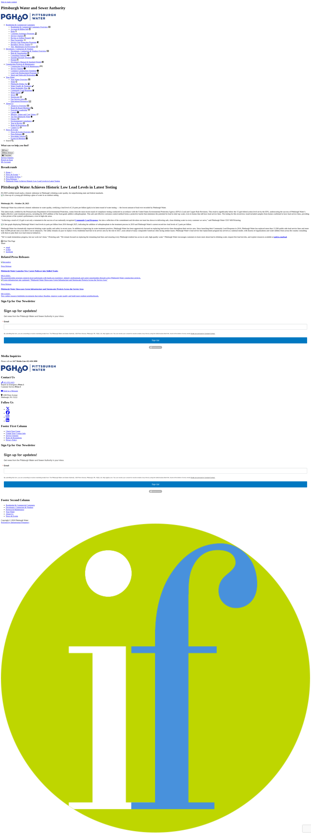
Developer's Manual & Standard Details (26, 62)
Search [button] (9, 141)
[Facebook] (8, 413)
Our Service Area (17, 99)
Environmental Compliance (21, 121)
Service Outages (17, 69)
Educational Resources (19, 101)
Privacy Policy (11, 440)
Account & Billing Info (20, 29)
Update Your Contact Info (16, 433)
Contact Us (15, 128)
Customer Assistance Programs (22, 34)
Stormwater (15, 97)
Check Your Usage (13, 431)
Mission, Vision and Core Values (23, 114)
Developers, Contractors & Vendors (19, 49)
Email (6, 322)
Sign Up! (155, 340)
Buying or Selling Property (21, 38)
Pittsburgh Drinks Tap (19, 84)
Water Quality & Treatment (21, 86)
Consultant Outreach (18, 55)
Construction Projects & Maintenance (20, 64)
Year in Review (17, 123)
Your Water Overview (19, 79)
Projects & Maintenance (15, 510)
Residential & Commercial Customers (20, 25)
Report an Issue (7, 160)
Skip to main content (9, 2)
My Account (6, 162)
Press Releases (16, 134)
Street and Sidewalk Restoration (23, 75)
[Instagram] (7, 417)
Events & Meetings (18, 138)
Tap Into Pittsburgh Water (20, 117)
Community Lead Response (21, 90)
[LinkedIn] (7, 421)
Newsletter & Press (13, 177)
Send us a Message (10, 391)
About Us (9, 103)
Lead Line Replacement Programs (24, 73)
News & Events (12, 130)
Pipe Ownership (17, 40)
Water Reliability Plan (19, 88)
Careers (14, 112)
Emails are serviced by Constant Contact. (203, 333)
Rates (13, 31)
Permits (13, 60)
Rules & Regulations (19, 125)
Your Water (10, 77)
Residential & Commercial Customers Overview (29, 27)
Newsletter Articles (18, 136)
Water (13, 82)
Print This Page (9, 241)
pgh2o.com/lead (280, 237)
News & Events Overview (21, 132)
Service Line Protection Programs (23, 42)
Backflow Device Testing (20, 44)
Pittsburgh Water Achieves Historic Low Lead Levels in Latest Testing (33, 181)
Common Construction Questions (23, 71)
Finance (14, 119)
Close (6, 150)
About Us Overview (18, 106)
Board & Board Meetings (20, 108)
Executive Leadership (19, 110)
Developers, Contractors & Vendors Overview (28, 51)
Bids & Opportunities (19, 53)
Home (8, 172)
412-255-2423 (8, 382)
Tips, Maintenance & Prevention (23, 47)
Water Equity (16, 93)
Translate (7, 155)
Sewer (13, 95)
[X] (8, 409)
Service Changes (17, 36)
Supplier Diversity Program (21, 58)
